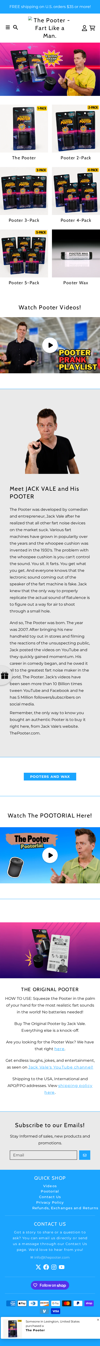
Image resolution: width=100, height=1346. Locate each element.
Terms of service (36, 1328)
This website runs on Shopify (36, 1324)
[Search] (15, 27)
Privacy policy (65, 1328)
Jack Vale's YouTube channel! (60, 1067)
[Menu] (8, 27)
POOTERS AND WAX (50, 776)
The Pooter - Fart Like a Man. (55, 1321)
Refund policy (76, 1324)
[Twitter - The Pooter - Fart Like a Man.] (38, 1267)
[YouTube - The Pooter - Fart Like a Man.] (62, 1267)
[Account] (84, 28)
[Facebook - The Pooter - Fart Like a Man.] (46, 1267)
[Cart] (92, 28)
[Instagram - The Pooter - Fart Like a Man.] (54, 1267)
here (59, 1049)
